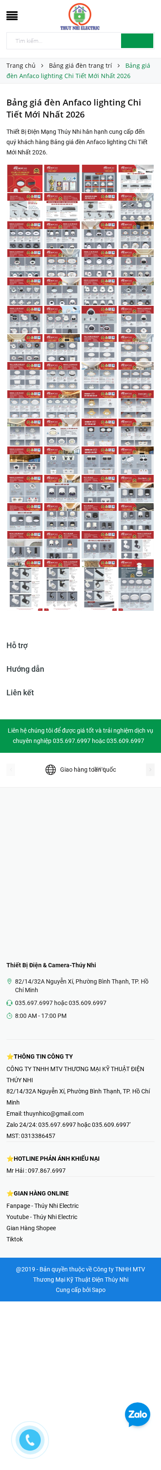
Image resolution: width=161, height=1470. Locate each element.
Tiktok (14, 1239)
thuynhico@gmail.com (54, 1113)
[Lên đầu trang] (143, 1444)
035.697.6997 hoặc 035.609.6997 (60, 1002)
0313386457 (38, 1135)
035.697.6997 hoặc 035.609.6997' (84, 1124)
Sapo (99, 1289)
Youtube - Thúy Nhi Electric (41, 1216)
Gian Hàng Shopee (31, 1228)
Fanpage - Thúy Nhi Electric (42, 1205)
